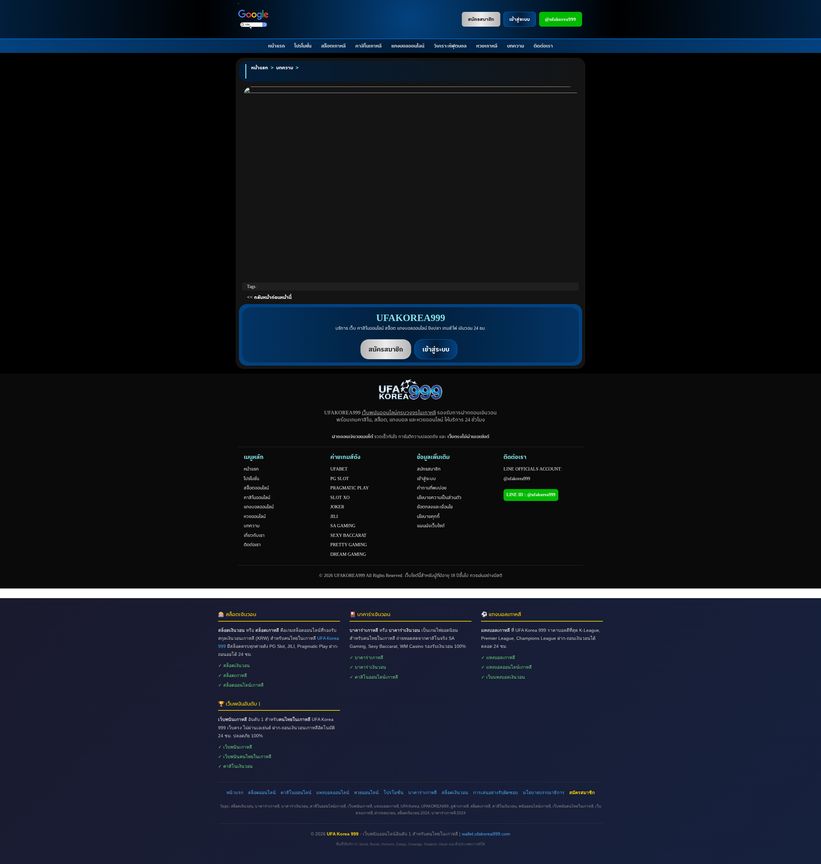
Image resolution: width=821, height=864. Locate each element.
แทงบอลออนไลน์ (407, 45)
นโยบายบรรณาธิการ (543, 792)
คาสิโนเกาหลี (368, 45)
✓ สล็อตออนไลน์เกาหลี (241, 685)
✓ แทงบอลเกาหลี (498, 657)
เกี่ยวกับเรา (254, 535)
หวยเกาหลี (486, 45)
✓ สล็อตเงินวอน (234, 665)
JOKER (337, 506)
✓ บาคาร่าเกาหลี (366, 657)
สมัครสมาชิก (429, 469)
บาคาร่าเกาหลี (422, 792)
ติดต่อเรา (543, 45)
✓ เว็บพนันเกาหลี (235, 747)
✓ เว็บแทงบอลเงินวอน (503, 677)
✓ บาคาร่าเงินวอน (368, 667)
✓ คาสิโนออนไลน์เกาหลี (374, 677)
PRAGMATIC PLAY (349, 488)
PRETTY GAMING (348, 544)
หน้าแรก (276, 45)
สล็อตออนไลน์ (256, 488)
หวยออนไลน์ (255, 516)
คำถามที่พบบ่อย (431, 488)
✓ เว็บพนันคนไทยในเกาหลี (244, 756)
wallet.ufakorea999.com (486, 833)
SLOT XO (340, 497)
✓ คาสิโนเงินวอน (235, 766)
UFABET (339, 469)
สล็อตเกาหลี (333, 45)
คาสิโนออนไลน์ (257, 497)
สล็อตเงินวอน (455, 792)
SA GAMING (342, 525)
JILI (334, 516)
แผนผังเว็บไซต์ (430, 525)
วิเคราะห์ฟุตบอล (450, 45)
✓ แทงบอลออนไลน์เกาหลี (506, 667)
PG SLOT (339, 478)
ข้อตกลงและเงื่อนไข (435, 506)
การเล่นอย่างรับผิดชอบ (495, 792)
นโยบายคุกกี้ (428, 516)
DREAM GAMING (348, 554)
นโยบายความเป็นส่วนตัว (439, 497)
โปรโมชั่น (302, 45)
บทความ (515, 45)
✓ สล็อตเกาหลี (232, 675)
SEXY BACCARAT (348, 535)
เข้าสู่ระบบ (426, 478)
